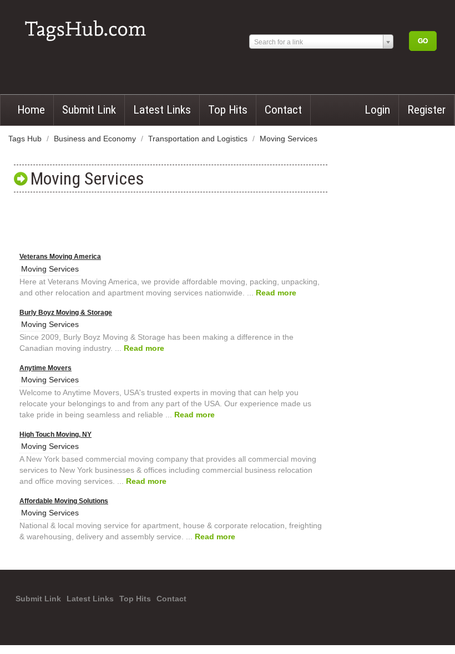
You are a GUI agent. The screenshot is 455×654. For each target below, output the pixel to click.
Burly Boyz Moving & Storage (65, 312)
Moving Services (288, 138)
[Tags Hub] (89, 27)
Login (377, 109)
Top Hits (227, 109)
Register (426, 109)
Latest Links (162, 109)
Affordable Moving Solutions (63, 501)
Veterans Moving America (60, 256)
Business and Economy (96, 138)
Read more (276, 292)
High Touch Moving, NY (55, 434)
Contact (283, 109)
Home (31, 109)
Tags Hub (26, 138)
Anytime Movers (45, 368)
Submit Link (89, 109)
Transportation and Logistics (199, 138)
